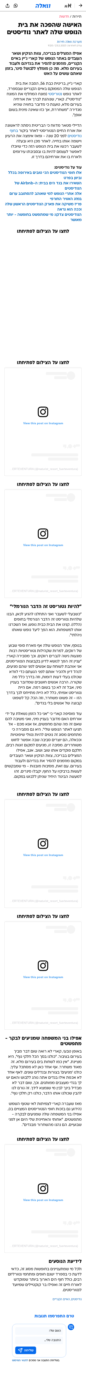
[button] (68, 6)
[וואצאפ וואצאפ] (16, 6)
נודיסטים (76, 1299)
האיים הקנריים (61, 1299)
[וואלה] (43, 6)
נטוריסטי (55, 94)
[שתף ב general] (7, 5)
